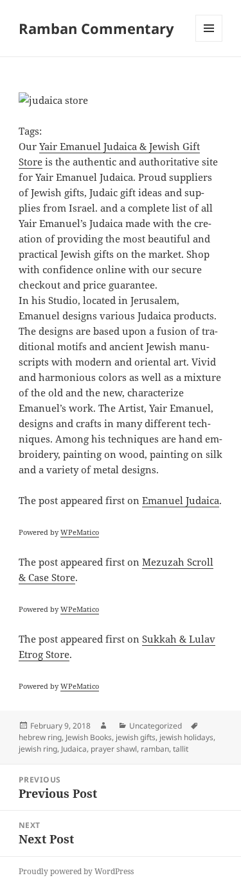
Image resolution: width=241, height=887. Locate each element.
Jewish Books (89, 737)
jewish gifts (136, 737)
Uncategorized (155, 725)
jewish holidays (186, 737)
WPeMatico (79, 532)
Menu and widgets (209, 41)
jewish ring (38, 748)
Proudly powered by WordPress (76, 871)
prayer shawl (114, 748)
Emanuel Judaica (180, 500)
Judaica (74, 748)
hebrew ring (40, 737)
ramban (155, 748)
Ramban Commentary (96, 28)
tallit (180, 748)
